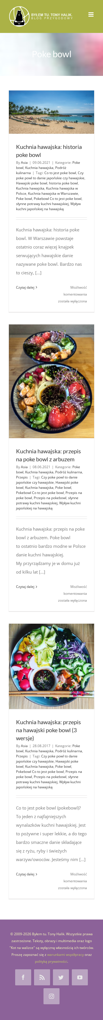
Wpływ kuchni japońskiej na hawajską (48, 206)
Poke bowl (24, 198)
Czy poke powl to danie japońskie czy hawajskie (50, 175)
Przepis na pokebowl (50, 497)
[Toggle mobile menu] (91, 14)
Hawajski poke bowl (31, 183)
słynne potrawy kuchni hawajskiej (42, 203)
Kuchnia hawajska (39, 167)
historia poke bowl (63, 183)
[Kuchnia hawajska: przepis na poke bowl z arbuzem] (51, 381)
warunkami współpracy (65, 954)
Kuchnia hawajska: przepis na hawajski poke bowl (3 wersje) (48, 729)
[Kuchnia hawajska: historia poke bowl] (51, 112)
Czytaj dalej (25, 287)
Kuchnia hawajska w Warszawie (53, 193)
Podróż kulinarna (68, 472)
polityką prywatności (51, 961)
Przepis (22, 477)
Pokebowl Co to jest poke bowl (58, 198)
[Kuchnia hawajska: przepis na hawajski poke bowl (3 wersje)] (51, 666)
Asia (24, 162)
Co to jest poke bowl (60, 172)
